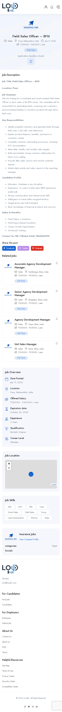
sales (47, 517)
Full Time (31, 50)
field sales (29, 512)
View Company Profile (28, 539)
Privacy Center (8, 676)
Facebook (10, 248)
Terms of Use (7, 670)
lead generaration (16, 517)
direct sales (13, 512)
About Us (6, 641)
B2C (20, 506)
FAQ (4, 647)
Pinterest (38, 248)
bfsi (31, 506)
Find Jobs (6, 599)
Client (54, 546)
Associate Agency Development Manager (33, 265)
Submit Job (6, 623)
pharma (34, 517)
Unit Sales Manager (26, 344)
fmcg (43, 512)
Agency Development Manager (32, 320)
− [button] (9, 468)
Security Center (8, 681)
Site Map (5, 665)
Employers (6, 618)
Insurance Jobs (27, 534)
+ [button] (9, 463)
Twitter (25, 248)
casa (42, 506)
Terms (4, 652)
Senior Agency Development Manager (31, 293)
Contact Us (6, 636)
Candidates (7, 604)
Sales (10, 41)
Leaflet (53, 484)
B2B (9, 506)
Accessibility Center (10, 686)
